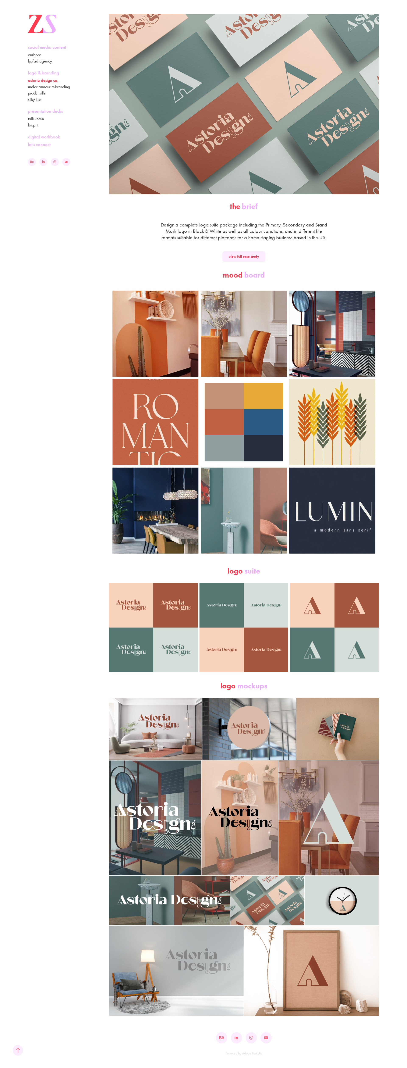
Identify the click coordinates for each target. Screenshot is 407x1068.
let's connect (39, 144)
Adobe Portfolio (252, 1053)
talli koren (36, 118)
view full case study (244, 256)
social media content (47, 47)
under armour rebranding (49, 86)
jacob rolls (36, 93)
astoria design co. (43, 80)
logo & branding (43, 73)
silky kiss (34, 99)
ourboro (34, 54)
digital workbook (44, 137)
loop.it (33, 125)
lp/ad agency (40, 61)
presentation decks (45, 111)
